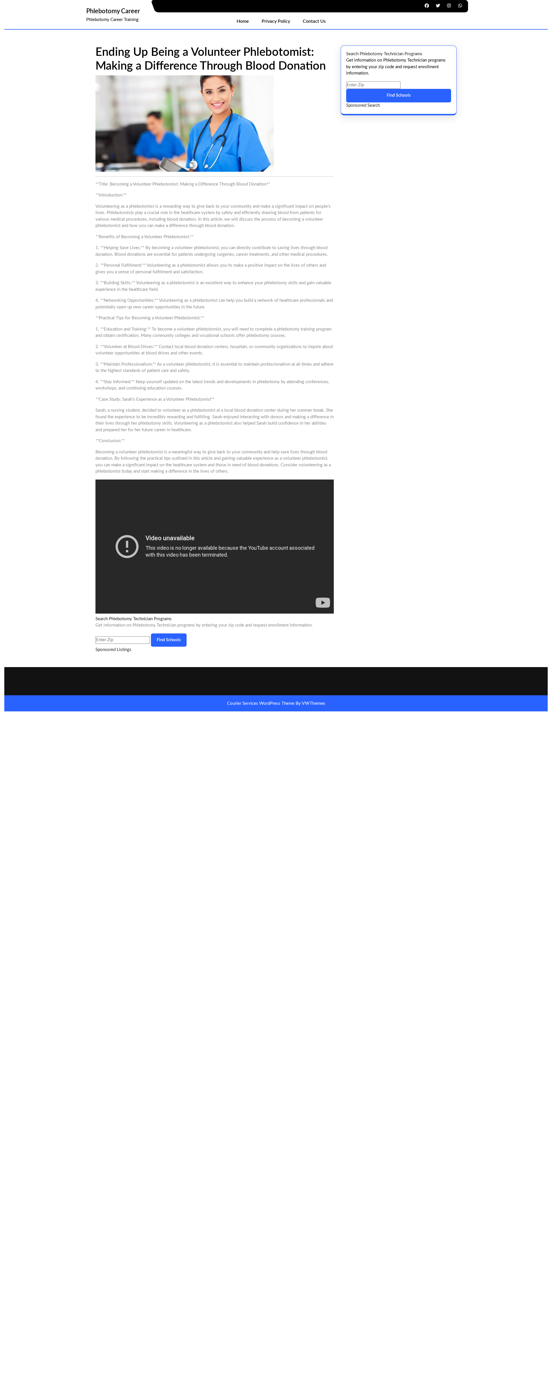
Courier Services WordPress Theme (261, 703)
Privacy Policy (276, 21)
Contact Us (314, 21)
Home (243, 21)
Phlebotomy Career (113, 11)
